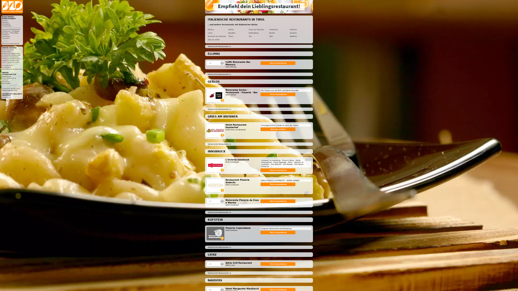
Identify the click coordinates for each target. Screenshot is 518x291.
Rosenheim (6, 36)
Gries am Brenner (256, 30)
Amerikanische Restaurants (7, 66)
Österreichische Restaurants (8, 51)
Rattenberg (253, 33)
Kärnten (5, 21)
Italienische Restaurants (11, 53)
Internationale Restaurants (12, 69)
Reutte (272, 33)
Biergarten (6, 82)
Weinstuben (6, 83)
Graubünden (6, 26)
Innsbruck (273, 30)
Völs (271, 36)
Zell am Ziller (214, 40)
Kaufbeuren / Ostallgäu (10, 31)
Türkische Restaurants (10, 57)
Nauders (232, 33)
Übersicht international (10, 44)
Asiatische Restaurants (10, 60)
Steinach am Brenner (217, 36)
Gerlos (231, 30)
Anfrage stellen (278, 129)
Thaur (230, 36)
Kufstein (293, 30)
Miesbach (5, 35)
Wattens (293, 36)
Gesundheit (6, 98)
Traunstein (6, 38)
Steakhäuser (6, 76)
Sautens (293, 33)
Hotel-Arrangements (9, 90)
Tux (250, 36)
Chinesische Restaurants (11, 59)
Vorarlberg (6, 24)
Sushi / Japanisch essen (11, 62)
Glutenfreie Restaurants (11, 89)
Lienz (210, 33)
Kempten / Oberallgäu (10, 33)
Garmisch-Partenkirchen (11, 29)
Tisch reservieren (278, 63)
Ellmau (211, 30)
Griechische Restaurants (11, 55)
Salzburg (5, 22)
